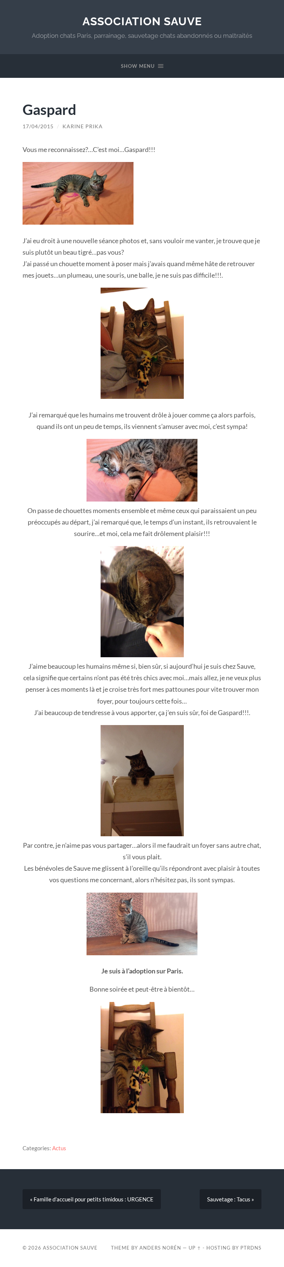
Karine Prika (82, 126)
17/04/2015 (38, 126)
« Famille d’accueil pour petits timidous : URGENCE (91, 1199)
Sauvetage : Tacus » (230, 1199)
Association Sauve (142, 21)
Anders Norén (160, 1248)
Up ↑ (195, 1248)
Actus (59, 1148)
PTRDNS (250, 1248)
